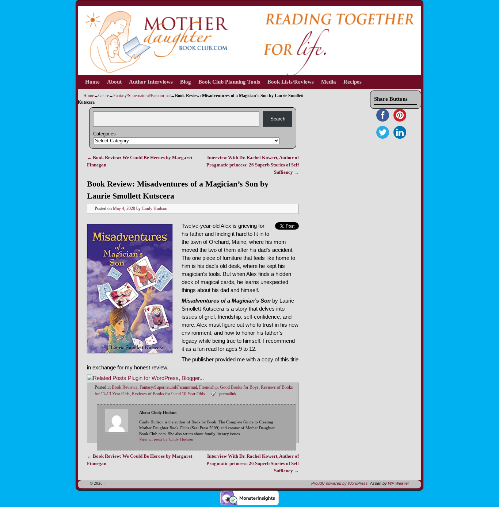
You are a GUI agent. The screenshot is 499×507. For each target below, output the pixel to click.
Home (92, 82)
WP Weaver (398, 483)
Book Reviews (124, 387)
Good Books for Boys (239, 387)
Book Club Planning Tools (229, 82)
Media (328, 82)
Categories (104, 134)
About (114, 82)
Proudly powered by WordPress (339, 483)
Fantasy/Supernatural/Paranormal (142, 95)
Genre (103, 95)
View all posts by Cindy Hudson (166, 439)
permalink (227, 394)
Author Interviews (151, 82)
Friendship (208, 387)
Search (277, 119)
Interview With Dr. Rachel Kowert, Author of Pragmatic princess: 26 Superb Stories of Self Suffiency (252, 165)
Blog (185, 82)
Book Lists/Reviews (290, 82)
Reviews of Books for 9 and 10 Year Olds (168, 394)
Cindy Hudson (154, 208)
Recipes (352, 82)
